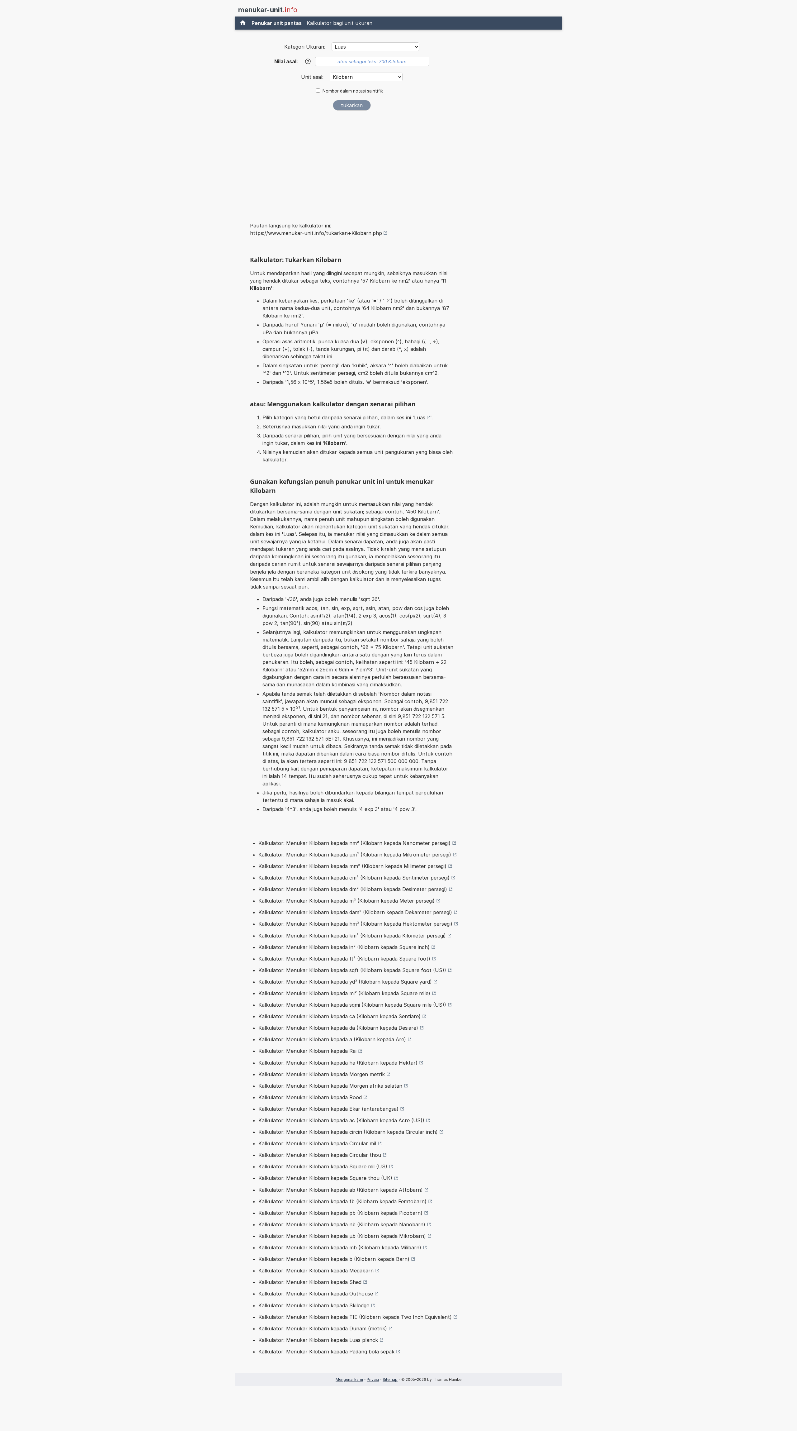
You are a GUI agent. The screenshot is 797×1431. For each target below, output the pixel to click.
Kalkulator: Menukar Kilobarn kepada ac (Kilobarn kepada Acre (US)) (341, 1120)
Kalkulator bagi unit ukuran (339, 23)
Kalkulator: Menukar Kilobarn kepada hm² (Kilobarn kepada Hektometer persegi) (355, 924)
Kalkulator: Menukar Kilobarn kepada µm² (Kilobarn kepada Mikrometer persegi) (354, 854)
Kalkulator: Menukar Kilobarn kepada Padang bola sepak (326, 1351)
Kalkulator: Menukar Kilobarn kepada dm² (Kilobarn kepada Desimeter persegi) (352, 889)
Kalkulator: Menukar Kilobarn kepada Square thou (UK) (325, 1178)
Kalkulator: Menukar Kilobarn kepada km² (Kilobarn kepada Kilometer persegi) (352, 936)
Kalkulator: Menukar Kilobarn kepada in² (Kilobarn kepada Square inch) (344, 947)
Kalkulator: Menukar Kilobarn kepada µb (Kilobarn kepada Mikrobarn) (342, 1236)
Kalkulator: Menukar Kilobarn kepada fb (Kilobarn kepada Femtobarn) (342, 1201)
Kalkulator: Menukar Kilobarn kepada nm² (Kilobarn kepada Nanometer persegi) (354, 843)
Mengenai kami (349, 1379)
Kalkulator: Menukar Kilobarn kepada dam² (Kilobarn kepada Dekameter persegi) (355, 912)
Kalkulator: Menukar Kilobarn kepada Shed (309, 1282)
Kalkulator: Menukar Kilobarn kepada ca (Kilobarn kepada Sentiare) (339, 1016)
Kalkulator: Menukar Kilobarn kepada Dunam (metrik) (322, 1328)
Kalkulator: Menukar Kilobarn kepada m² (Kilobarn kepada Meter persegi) (346, 901)
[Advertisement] (351, 162)
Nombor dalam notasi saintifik (353, 90)
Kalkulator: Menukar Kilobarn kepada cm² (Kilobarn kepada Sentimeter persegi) (354, 878)
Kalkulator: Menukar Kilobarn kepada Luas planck (318, 1340)
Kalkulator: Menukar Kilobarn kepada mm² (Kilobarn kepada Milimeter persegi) (352, 866)
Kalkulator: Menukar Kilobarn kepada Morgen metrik (321, 1074)
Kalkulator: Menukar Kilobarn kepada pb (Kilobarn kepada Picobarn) (340, 1213)
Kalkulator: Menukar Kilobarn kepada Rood (310, 1097)
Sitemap (390, 1379)
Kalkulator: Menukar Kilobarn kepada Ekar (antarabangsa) (328, 1109)
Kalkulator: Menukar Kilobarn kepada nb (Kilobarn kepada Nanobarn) (341, 1224)
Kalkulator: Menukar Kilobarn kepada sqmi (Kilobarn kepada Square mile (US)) (352, 1005)
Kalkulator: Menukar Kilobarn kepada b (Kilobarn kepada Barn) (333, 1259)
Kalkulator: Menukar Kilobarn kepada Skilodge (313, 1305)
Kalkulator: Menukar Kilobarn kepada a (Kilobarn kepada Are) (332, 1039)
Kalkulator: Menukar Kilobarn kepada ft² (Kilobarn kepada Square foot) (344, 959)
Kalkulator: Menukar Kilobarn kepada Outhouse (315, 1293)
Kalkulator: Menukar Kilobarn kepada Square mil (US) (322, 1166)
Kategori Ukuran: (304, 47)
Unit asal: (313, 77)
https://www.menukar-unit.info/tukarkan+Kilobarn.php (316, 233)
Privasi (373, 1379)
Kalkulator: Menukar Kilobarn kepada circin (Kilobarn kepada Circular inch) (348, 1132)
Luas (419, 417)
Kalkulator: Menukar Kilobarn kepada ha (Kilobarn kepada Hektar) (337, 1063)
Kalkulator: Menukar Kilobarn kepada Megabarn (316, 1270)
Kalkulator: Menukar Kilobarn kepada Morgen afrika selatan (330, 1086)
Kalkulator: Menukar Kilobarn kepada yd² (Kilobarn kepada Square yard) (345, 982)
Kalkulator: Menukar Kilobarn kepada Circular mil (317, 1143)
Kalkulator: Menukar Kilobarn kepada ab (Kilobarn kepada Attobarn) (340, 1190)
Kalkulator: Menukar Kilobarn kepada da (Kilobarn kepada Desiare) (338, 1028)
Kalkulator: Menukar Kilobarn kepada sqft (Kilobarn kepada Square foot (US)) (352, 970)
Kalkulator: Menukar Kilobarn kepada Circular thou (319, 1155)
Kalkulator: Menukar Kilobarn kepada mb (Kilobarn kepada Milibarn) (339, 1247)
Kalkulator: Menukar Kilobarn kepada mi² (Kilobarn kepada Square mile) (344, 993)
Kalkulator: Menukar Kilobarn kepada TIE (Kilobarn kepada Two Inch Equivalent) (355, 1317)
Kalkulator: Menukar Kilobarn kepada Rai (307, 1051)
